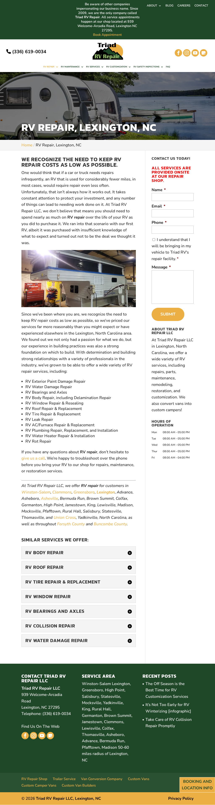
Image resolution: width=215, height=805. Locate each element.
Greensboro (84, 492)
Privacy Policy (181, 798)
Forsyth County (71, 524)
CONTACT (201, 6)
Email (158, 206)
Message (161, 267)
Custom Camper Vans (38, 785)
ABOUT (152, 6)
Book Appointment (107, 35)
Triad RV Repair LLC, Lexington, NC (68, 798)
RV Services (93, 67)
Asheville (49, 498)
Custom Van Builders (79, 785)
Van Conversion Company (101, 779)
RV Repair (48, 67)
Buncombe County (110, 524)
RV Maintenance (70, 67)
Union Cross (65, 517)
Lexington (106, 492)
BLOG (169, 6)
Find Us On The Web (40, 726)
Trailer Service (64, 779)
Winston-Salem (35, 492)
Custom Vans (138, 779)
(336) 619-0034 (28, 52)
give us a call (33, 458)
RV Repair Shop (34, 779)
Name (159, 190)
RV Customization (116, 67)
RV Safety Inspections (146, 67)
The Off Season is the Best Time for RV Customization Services (167, 690)
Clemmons (62, 492)
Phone (159, 222)
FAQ (168, 67)
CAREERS (183, 6)
